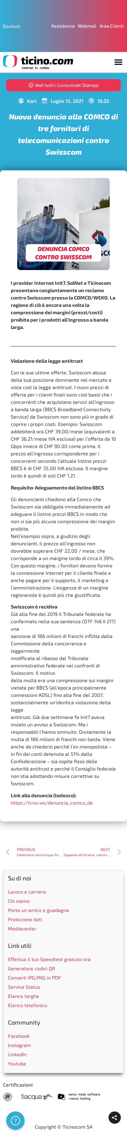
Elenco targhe (23, 996)
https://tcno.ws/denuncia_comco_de (52, 803)
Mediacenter (22, 928)
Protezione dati (25, 919)
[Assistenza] (15, 1120)
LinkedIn (17, 1054)
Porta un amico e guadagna (38, 910)
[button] (118, 62)
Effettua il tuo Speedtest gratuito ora (49, 959)
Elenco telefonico (27, 1005)
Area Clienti (112, 26)
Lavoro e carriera (27, 892)
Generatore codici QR (31, 968)
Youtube (17, 1063)
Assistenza (63, 26)
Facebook (19, 1036)
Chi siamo (19, 901)
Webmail (87, 26)
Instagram (19, 1045)
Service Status (24, 987)
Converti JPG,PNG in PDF (34, 977)
